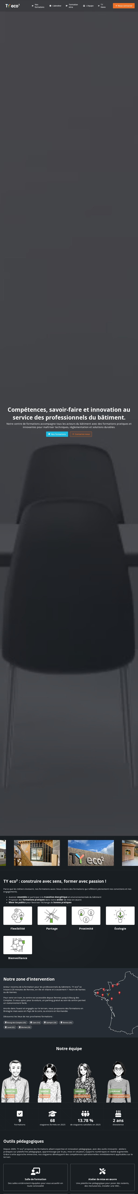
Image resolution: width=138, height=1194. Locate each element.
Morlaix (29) (25, 1027)
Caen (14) (36, 1023)
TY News (103, 5)
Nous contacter (125, 5)
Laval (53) (11, 1027)
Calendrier (57, 5)
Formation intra (73, 5)
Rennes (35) (67, 1023)
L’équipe (90, 5)
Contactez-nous (82, 434)
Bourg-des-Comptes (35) (16, 1023)
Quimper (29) (51, 1023)
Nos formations (39, 5)
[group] (15, 1080)
